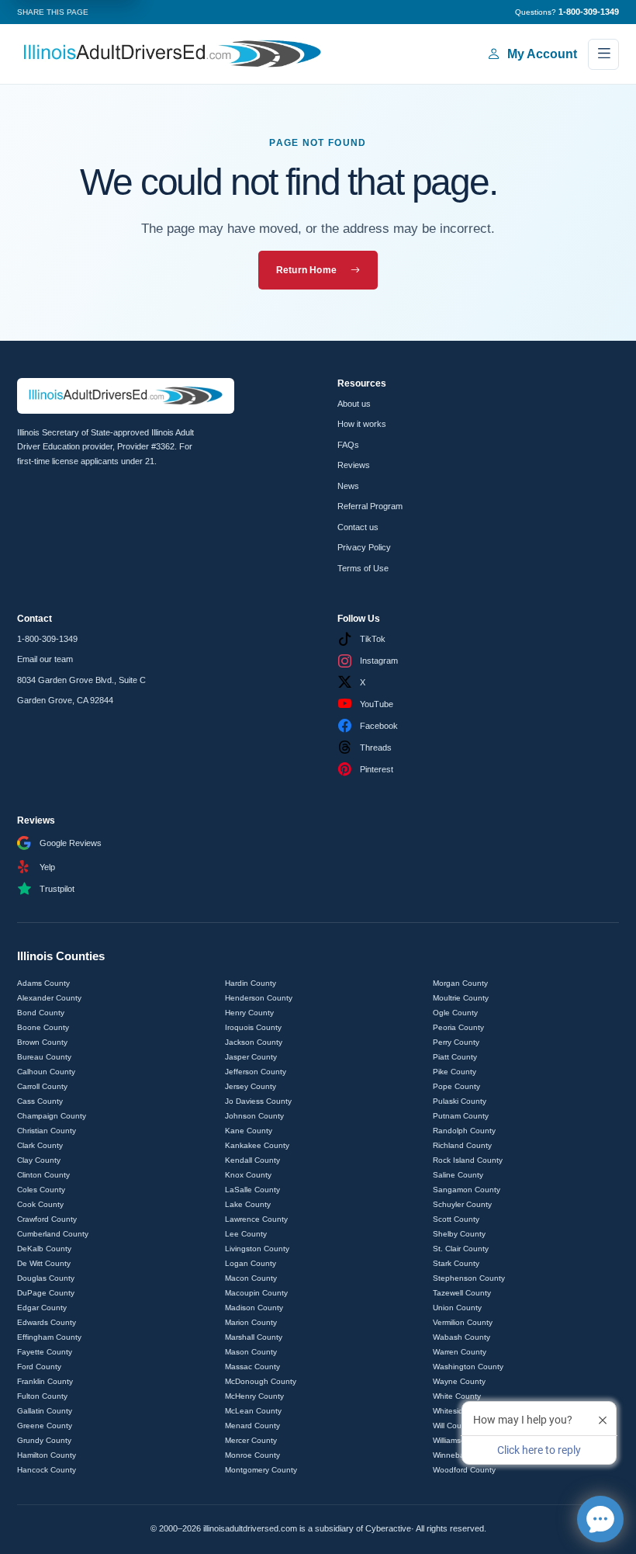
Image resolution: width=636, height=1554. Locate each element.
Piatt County (455, 1057)
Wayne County (459, 1381)
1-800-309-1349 (47, 638)
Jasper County (251, 1057)
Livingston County (257, 1248)
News (348, 486)
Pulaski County (459, 1101)
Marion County (251, 1322)
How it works (361, 423)
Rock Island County (468, 1160)
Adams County (43, 983)
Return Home (306, 270)
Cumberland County (52, 1234)
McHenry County (254, 1396)
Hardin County (250, 983)
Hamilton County (46, 1455)
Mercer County (251, 1440)
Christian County (46, 1130)
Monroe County (252, 1455)
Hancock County (46, 1470)
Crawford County (47, 1219)
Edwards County (46, 1322)
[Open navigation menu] (603, 54)
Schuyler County (462, 1204)
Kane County (248, 1130)
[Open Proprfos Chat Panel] (600, 1519)
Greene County (44, 1425)
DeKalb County (44, 1248)
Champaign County (51, 1116)
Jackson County (253, 1042)
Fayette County (44, 1352)
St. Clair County (461, 1248)
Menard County (252, 1425)
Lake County (248, 1204)
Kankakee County (257, 1145)
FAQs (348, 444)
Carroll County (42, 1086)
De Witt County (44, 1263)
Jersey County (250, 1086)
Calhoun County (46, 1071)
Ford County (39, 1366)
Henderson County (258, 998)
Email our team (45, 659)
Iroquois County (253, 1027)
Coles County (41, 1189)
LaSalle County (252, 1189)
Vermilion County (463, 1322)
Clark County (40, 1145)
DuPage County (45, 1293)
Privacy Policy (364, 547)
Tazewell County (462, 1293)
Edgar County (42, 1307)
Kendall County (252, 1160)
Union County (457, 1307)
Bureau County (44, 1057)
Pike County (454, 1071)
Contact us (357, 527)
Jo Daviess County (258, 1101)
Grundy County (44, 1440)
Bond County (40, 1012)
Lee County (246, 1234)
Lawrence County (256, 1219)
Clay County (38, 1160)
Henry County (249, 1012)
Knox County (248, 1175)
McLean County (253, 1411)
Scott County (456, 1219)
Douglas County (45, 1278)
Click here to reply (539, 1450)
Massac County (252, 1366)
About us (354, 403)
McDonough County (260, 1381)
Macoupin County (256, 1293)
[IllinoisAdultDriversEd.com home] (172, 53)
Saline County (458, 1175)
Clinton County (43, 1175)
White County (457, 1396)
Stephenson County (469, 1278)
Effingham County (49, 1337)
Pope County (456, 1086)
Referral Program (370, 506)
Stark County (456, 1263)
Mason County (251, 1352)
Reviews (353, 465)
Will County (452, 1425)
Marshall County (253, 1337)
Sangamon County (466, 1189)
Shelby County (459, 1234)
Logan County (250, 1263)
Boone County (43, 1027)
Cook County (40, 1204)
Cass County (40, 1101)
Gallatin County (44, 1411)
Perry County (456, 1042)
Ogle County (455, 1012)
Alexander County (49, 998)
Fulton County (42, 1396)
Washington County (468, 1366)
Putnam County (461, 1116)
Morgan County (460, 983)
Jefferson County (255, 1071)
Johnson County (254, 1116)
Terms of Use (363, 568)
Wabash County (461, 1337)
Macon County (251, 1278)
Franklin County (45, 1381)
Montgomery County (261, 1470)
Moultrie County (461, 998)
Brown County (42, 1042)
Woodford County (464, 1470)
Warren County (459, 1352)
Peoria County (458, 1027)
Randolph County (464, 1130)
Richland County (462, 1145)
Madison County (254, 1307)
